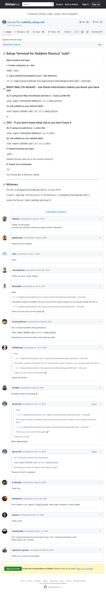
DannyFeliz (17, 286)
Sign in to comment (85, 568)
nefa (14, 254)
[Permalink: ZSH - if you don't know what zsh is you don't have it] (4, 123)
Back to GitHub (71, 4)
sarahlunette (17, 531)
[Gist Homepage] (12, 4)
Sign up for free (13, 569)
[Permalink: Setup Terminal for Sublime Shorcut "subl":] (4, 53)
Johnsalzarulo (18, 270)
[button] (82, 32)
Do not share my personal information (53, 583)
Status (45, 581)
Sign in (85, 4)
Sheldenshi (17, 498)
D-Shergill (16, 482)
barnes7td (13, 22)
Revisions (23, 32)
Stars (40, 32)
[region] (53, 126)
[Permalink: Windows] (4, 184)
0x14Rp (15, 388)
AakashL (16, 219)
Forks (55, 32)
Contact (68, 581)
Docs (62, 581)
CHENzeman (17, 347)
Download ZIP (97, 32)
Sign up (96, 4)
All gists (59, 4)
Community (54, 581)
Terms (23, 581)
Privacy (30, 581)
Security (38, 581)
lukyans (15, 515)
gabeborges (17, 238)
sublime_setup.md (32, 22)
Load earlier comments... (57, 212)
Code (8, 32)
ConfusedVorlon (19, 322)
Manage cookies (80, 581)
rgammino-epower (20, 550)
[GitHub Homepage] (45, 587)
